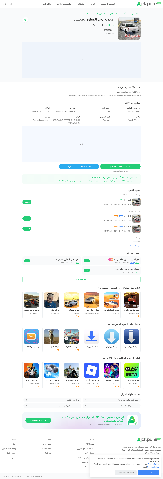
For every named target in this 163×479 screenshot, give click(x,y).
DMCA (26, 476)
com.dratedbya (134, 111)
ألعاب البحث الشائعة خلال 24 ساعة (122, 358)
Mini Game (46, 448)
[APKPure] (149, 4)
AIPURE (47, 4)
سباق (117, 14)
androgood (109, 30)
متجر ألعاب (47, 444)
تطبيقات (80, 4)
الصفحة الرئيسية (108, 4)
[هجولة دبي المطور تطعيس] (129, 28)
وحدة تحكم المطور (9, 448)
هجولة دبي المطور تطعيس (103, 14)
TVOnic (48, 453)
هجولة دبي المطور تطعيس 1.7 (66, 259)
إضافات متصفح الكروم (85, 448)
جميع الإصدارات (81, 279)
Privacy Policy (153, 464)
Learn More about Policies (126, 473)
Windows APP (88, 462)
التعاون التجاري (10, 453)
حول (14, 444)
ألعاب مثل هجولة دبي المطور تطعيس (120, 287)
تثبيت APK (90, 444)
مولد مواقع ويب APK (86, 458)
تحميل (86, 260)
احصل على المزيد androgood (124, 324)
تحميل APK (89, 453)
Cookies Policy (153, 467)
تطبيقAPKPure (64, 4)
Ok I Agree (148, 473)
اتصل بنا (13, 458)
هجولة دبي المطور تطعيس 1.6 (126, 269)
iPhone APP (89, 467)
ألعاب (93, 4)
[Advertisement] (81, 60)
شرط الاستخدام (16, 476)
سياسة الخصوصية (36, 476)
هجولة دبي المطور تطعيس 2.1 (126, 259)
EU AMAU (5, 476)
